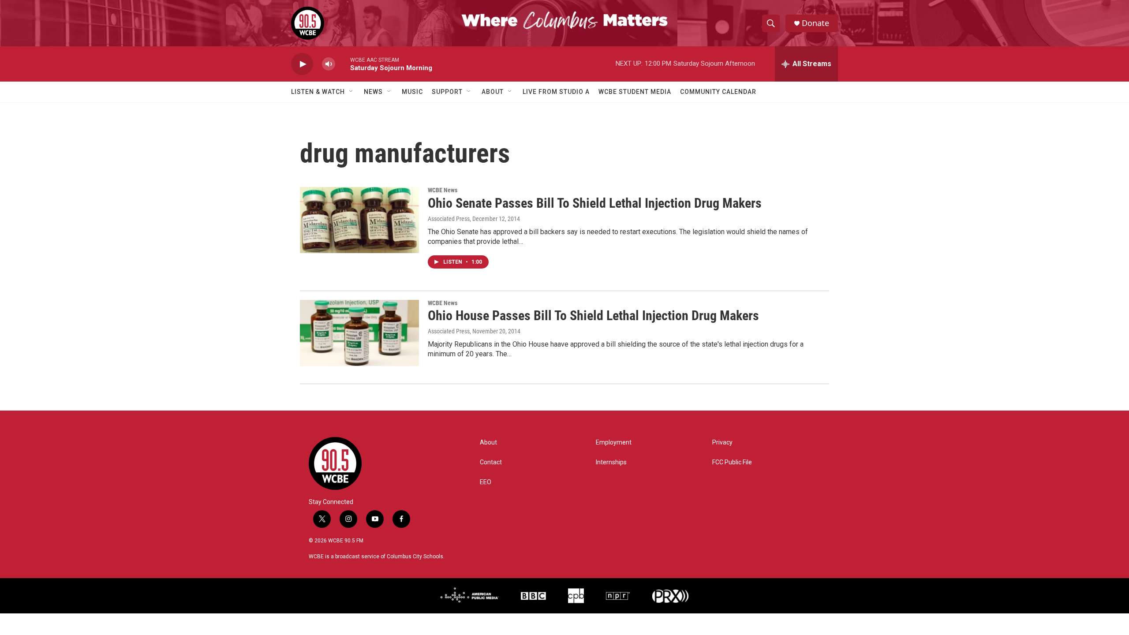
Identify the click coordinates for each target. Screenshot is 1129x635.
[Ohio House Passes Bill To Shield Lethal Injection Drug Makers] (359, 333)
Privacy (722, 442)
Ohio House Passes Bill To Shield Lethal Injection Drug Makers (593, 315)
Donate (815, 23)
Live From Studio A (556, 91)
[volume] (328, 64)
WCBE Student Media (634, 91)
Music (412, 91)
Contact (491, 462)
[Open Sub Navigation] (351, 91)
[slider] (342, 63)
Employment (614, 442)
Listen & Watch (318, 91)
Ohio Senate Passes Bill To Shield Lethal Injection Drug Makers (595, 203)
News (373, 91)
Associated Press (449, 218)
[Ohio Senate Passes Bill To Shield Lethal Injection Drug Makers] (359, 220)
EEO (485, 482)
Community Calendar (718, 91)
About (493, 91)
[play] (302, 64)
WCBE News (442, 190)
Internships (611, 462)
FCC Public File (732, 462)
